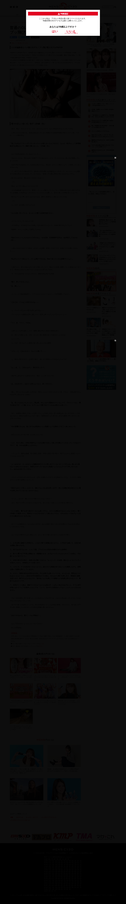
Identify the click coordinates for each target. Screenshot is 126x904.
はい (55, 31)
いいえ (71, 31)
